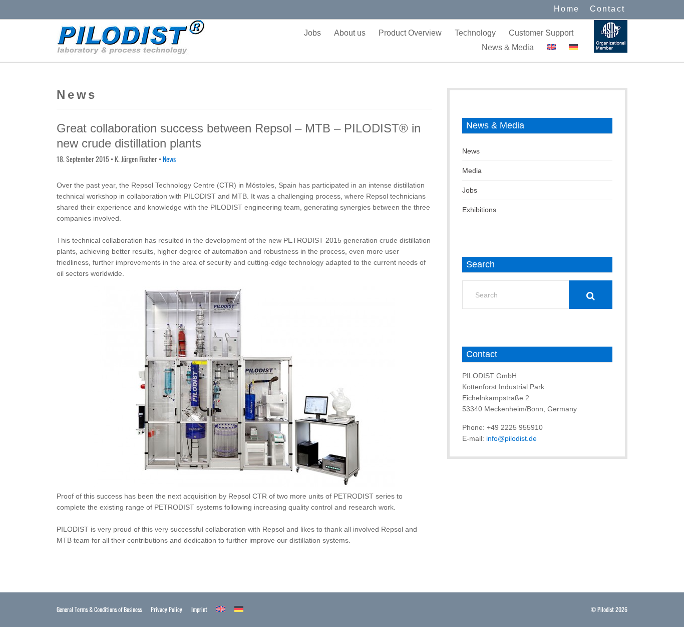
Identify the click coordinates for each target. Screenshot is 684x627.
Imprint (199, 609)
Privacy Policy (166, 609)
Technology (475, 33)
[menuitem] (551, 47)
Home (567, 9)
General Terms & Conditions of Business (99, 609)
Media (472, 171)
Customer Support (541, 33)
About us (350, 33)
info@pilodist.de (511, 438)
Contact (607, 9)
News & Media (508, 47)
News (169, 158)
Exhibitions (479, 210)
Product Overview (410, 33)
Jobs (312, 33)
